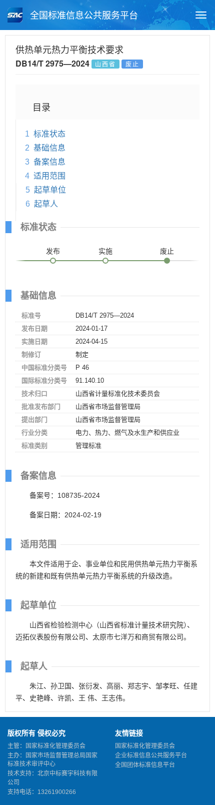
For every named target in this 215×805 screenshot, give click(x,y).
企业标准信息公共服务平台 (151, 755)
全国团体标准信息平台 (145, 764)
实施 (105, 251)
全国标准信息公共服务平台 (83, 16)
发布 (53, 251)
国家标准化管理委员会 (145, 745)
